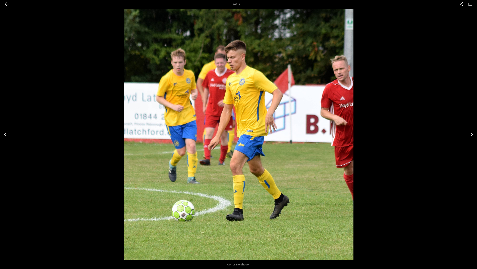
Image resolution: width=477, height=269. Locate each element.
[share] (461, 4)
